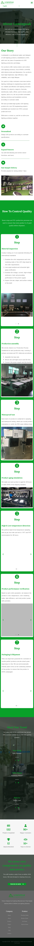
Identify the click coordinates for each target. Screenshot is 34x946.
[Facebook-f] (15, 760)
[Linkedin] (18, 760)
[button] (31, 2)
